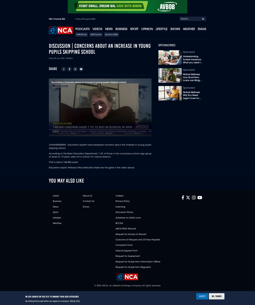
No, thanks (217, 296)
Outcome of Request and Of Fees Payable (138, 240)
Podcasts (82, 29)
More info (75, 301)
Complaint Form (124, 245)
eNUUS (202, 29)
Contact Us (88, 201)
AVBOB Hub (81, 35)
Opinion (147, 29)
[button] (100, 107)
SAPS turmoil (96, 35)
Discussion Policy (124, 212)
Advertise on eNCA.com (128, 218)
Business (121, 29)
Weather (189, 29)
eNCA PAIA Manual (126, 229)
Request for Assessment (128, 256)
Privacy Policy (123, 201)
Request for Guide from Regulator (133, 267)
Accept (202, 296)
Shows (175, 29)
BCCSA (119, 223)
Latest (56, 196)
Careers (120, 196)
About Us (87, 196)
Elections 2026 (111, 35)
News (109, 29)
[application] (100, 107)
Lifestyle (161, 29)
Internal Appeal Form (127, 251)
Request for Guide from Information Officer (138, 262)
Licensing (120, 207)
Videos (97, 29)
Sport (134, 29)
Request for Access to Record (131, 234)
